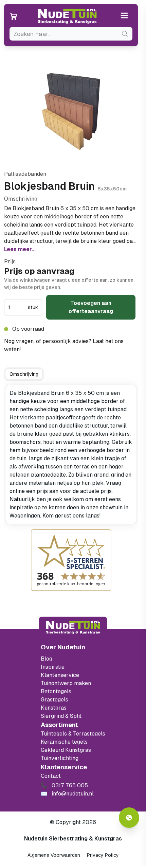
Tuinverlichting (59, 758)
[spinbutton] (17, 307)
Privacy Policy (103, 855)
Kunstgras (54, 708)
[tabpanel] (71, 454)
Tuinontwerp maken (66, 683)
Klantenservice (60, 675)
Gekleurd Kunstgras (66, 750)
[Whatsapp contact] (129, 817)
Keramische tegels (64, 742)
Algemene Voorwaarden (54, 855)
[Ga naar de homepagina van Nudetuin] (67, 16)
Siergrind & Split (61, 716)
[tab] (23, 374)
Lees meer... (20, 249)
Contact (51, 776)
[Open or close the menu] (124, 16)
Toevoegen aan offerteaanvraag (91, 307)
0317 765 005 (40, 349)
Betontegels (56, 691)
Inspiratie (53, 667)
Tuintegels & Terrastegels (73, 733)
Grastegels (54, 699)
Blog (46, 658)
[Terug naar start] (73, 627)
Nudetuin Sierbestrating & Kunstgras (73, 838)
